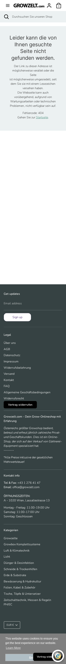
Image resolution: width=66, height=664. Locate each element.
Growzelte (11, 538)
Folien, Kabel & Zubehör (19, 588)
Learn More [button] (13, 647)
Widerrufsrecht (14, 398)
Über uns (10, 343)
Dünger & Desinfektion (19, 563)
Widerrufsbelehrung (17, 368)
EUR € (10, 625)
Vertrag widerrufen (20, 405)
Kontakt (9, 380)
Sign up (17, 317)
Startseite (42, 117)
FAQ (7, 386)
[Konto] (49, 4)
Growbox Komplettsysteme (22, 544)
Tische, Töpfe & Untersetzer (22, 594)
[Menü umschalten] (8, 5)
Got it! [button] (33, 657)
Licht (7, 557)
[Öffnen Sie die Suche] (6, 17)
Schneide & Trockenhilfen (20, 569)
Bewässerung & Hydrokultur (22, 581)
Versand (9, 374)
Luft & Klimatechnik (17, 551)
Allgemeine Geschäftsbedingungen (27, 392)
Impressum (11, 361)
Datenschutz (12, 355)
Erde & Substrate (15, 575)
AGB (7, 349)
